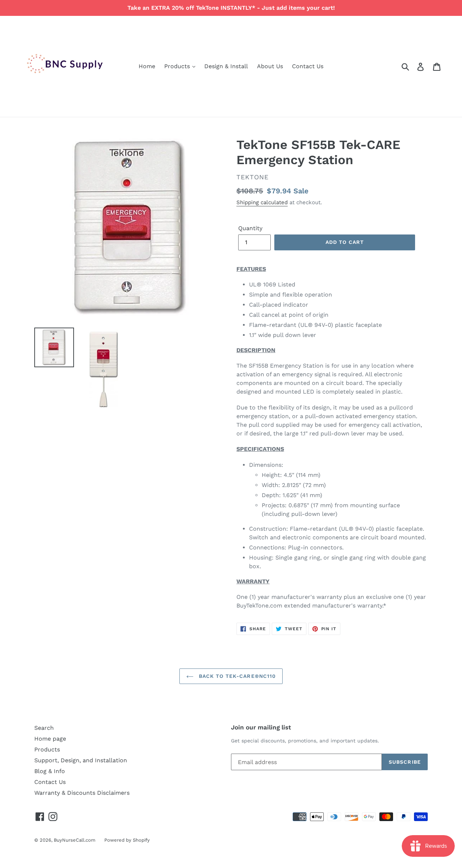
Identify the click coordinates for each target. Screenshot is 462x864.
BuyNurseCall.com (74, 840)
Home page (50, 738)
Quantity (250, 228)
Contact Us (307, 66)
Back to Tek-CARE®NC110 (236, 676)
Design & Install (226, 66)
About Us (270, 66)
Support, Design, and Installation (80, 760)
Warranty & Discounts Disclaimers (82, 792)
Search (44, 727)
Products (178, 66)
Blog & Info (49, 771)
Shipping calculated (262, 202)
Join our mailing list (261, 727)
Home (147, 66)
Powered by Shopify (127, 840)
